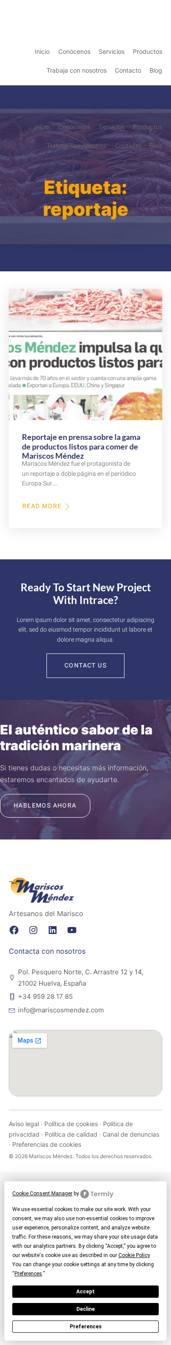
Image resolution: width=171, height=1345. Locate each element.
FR (142, 10)
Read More (42, 506)
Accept (85, 1292)
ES (162, 10)
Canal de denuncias (131, 1134)
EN (131, 10)
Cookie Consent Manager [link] (42, 1193)
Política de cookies (71, 1123)
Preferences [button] (28, 1274)
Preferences (86, 1327)
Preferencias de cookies (46, 1144)
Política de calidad (71, 1134)
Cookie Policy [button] (134, 1255)
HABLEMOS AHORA (45, 805)
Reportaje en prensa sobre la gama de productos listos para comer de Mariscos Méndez (81, 446)
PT (152, 10)
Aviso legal (24, 1123)
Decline (85, 1309)
